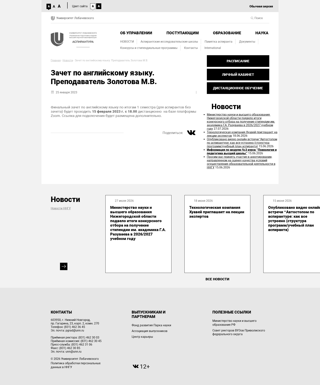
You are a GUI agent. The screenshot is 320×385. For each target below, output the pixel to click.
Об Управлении (136, 33)
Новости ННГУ (61, 208)
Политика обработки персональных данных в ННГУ (76, 365)
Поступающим (182, 33)
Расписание (238, 61)
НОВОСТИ (127, 41)
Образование (227, 33)
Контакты (191, 48)
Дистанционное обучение (238, 88)
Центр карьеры (142, 336)
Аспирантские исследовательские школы (169, 41)
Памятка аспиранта (218, 41)
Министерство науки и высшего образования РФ (234, 322)
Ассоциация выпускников (149, 331)
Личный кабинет (238, 74)
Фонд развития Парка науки (151, 325)
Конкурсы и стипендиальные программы (148, 48)
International (212, 48)
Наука (261, 33)
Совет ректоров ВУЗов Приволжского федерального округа (238, 332)
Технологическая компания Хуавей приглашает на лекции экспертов (216, 212)
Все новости (217, 279)
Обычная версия (261, 6)
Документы (247, 41)
